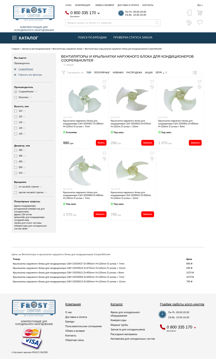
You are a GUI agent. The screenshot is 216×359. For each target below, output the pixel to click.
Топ (89, 72)
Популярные (102, 72)
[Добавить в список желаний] (104, 82)
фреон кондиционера (25, 206)
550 (20, 167)
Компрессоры (118, 320)
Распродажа (134, 72)
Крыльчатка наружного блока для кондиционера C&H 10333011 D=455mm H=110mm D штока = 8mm (178, 123)
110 (20, 111)
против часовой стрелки (31, 192)
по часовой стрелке (29, 186)
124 (20, 122)
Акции (149, 72)
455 (20, 161)
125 (20, 128)
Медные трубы (119, 324)
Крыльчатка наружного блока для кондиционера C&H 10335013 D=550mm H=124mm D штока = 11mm (131, 195)
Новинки (118, 72)
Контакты (147, 5)
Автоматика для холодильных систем (133, 338)
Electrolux (24, 97)
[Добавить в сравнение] (104, 87)
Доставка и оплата (128, 5)
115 (20, 116)
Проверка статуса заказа (132, 37)
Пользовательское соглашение (83, 326)
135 (20, 133)
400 (20, 156)
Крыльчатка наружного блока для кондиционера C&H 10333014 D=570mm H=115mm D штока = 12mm (131, 123)
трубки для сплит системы (28, 223)
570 (20, 173)
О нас (68, 5)
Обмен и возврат (104, 5)
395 (20, 150)
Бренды (69, 321)
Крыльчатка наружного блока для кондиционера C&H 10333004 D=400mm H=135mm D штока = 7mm (83, 195)
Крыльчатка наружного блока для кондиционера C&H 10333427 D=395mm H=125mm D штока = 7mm (83, 123)
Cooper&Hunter (26, 91)
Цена (159, 72)
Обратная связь (74, 340)
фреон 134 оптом (23, 214)
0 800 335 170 (83, 12)
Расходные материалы (124, 334)
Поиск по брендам (92, 37)
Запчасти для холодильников (128, 329)
